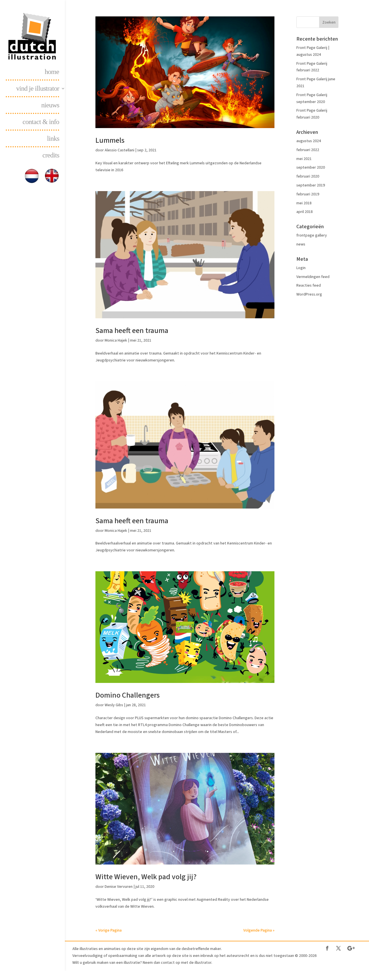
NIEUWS (50, 106)
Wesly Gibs (114, 705)
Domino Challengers (127, 695)
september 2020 (310, 167)
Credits (50, 156)
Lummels (110, 140)
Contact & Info (40, 122)
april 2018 (304, 212)
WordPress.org (309, 294)
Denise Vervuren (119, 887)
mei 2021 (304, 159)
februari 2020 (307, 176)
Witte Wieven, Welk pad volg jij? (146, 876)
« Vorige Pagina (108, 930)
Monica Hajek (116, 340)
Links (53, 139)
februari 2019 (307, 194)
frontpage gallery (311, 235)
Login (301, 268)
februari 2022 (307, 150)
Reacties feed (308, 285)
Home (52, 72)
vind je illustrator (37, 89)
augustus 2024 (308, 141)
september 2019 (310, 185)
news (300, 244)
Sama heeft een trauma (131, 330)
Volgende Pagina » (258, 930)
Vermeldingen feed (313, 277)
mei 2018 (304, 203)
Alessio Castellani (119, 150)
